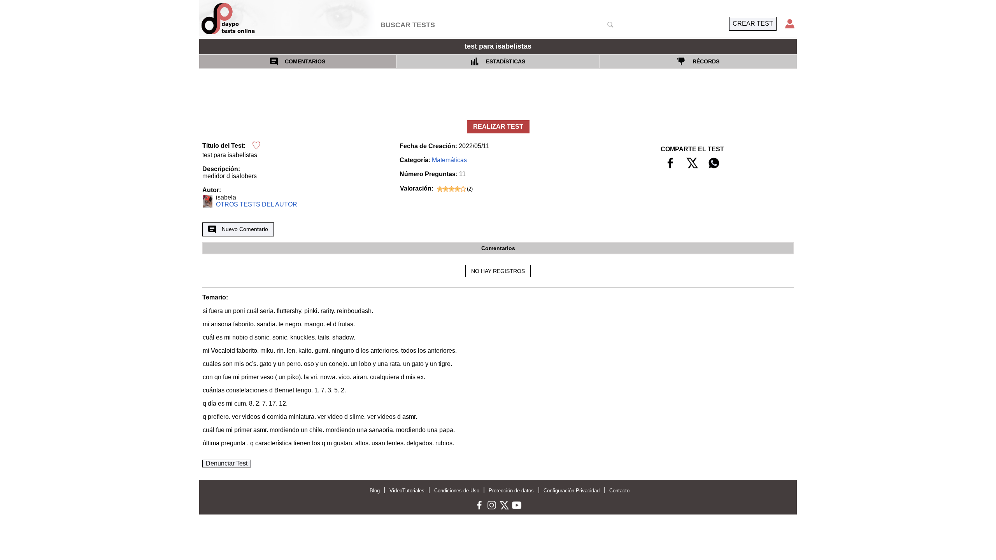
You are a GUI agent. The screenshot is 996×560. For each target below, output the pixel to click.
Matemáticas (449, 160)
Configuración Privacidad (572, 491)
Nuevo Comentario (245, 229)
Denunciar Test (226, 463)
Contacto (619, 491)
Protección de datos (511, 491)
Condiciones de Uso (456, 491)
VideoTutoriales (406, 491)
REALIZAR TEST (498, 126)
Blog (375, 491)
